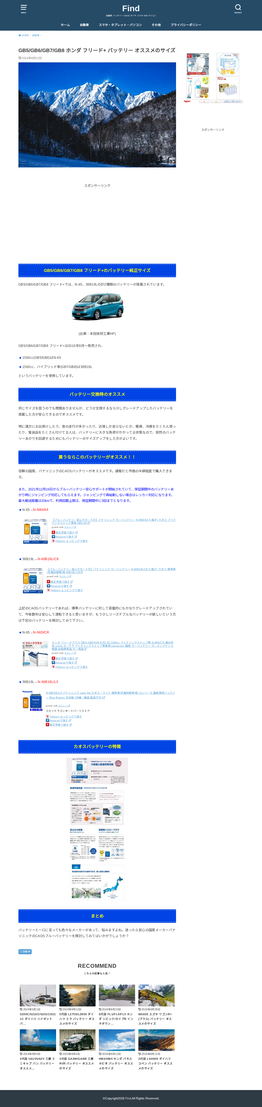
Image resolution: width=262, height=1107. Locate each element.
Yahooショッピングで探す (71, 541)
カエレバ (69, 527)
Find (131, 8)
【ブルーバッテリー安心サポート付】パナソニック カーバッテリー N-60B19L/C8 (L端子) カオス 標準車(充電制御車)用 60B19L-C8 (111, 571)
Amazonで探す (64, 536)
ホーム (65, 25)
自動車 (84, 25)
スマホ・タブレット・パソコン (120, 25)
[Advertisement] (97, 217)
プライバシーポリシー (186, 25)
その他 (156, 25)
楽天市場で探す (65, 532)
